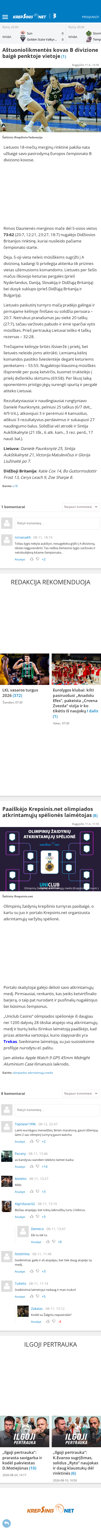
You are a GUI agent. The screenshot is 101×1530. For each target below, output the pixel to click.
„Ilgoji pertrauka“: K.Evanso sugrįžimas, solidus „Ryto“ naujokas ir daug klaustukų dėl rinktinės (75, 1463)
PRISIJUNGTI (90, 17)
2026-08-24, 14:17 (14, 1475)
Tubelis (20, 1283)
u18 (15, 486)
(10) (32, 1468)
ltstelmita (22, 1254)
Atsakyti (20, 559)
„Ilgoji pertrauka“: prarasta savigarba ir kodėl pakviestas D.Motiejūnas (22, 1460)
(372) (17, 695)
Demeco (37, 1229)
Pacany (20, 1153)
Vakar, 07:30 (61, 723)
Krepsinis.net (23, 896)
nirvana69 (23, 537)
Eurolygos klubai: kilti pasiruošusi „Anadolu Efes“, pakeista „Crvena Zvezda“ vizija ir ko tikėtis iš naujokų (75, 701)
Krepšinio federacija (28, 137)
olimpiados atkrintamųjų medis (33, 1073)
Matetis (21, 1178)
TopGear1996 (25, 1124)
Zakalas (37, 1308)
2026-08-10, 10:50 (65, 1480)
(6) (73, 1473)
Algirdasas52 (25, 1203)
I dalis (92, 711)
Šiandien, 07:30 (13, 702)
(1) (55, 716)
